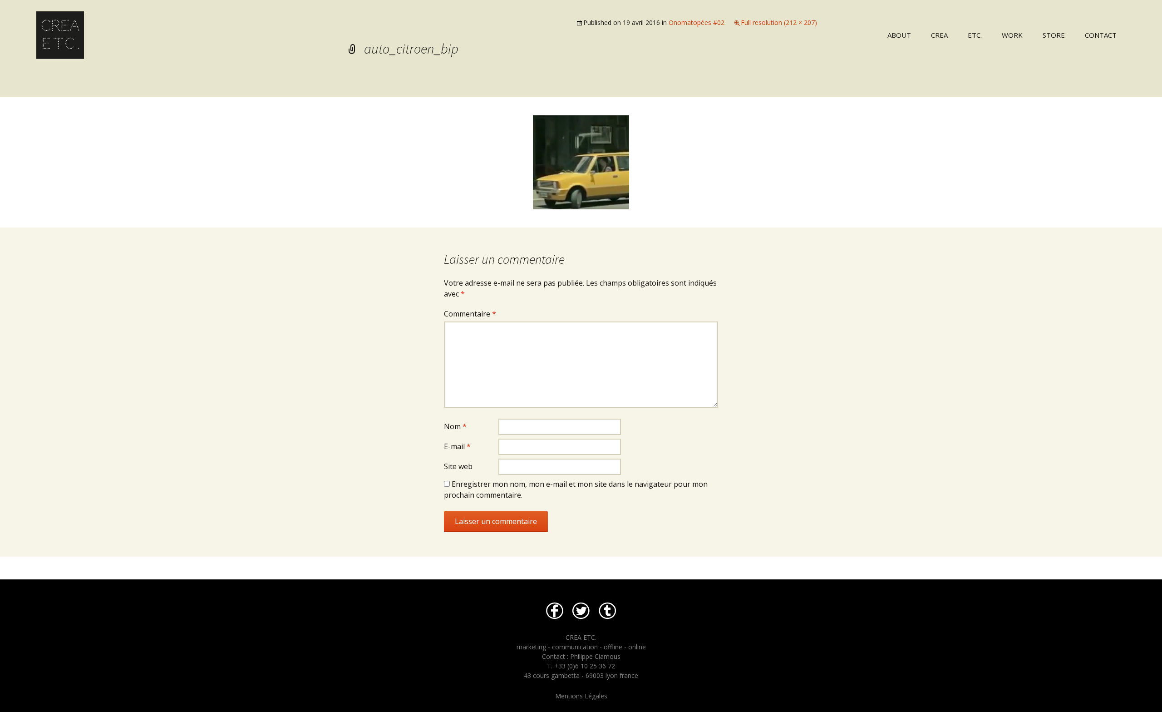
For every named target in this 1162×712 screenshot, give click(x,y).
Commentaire (470, 314)
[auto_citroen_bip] (581, 162)
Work (1012, 35)
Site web (458, 466)
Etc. (975, 35)
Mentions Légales (581, 696)
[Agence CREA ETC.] (290, 29)
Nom (455, 426)
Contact (1101, 35)
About (899, 35)
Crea (939, 35)
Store (1054, 35)
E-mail (457, 446)
